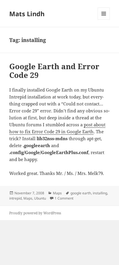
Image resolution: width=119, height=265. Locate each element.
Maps (57, 193)
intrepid (15, 198)
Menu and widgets (104, 19)
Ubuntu (40, 198)
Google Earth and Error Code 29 (54, 70)
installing (100, 193)
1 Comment (64, 198)
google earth (80, 193)
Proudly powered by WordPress (35, 213)
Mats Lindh (26, 13)
